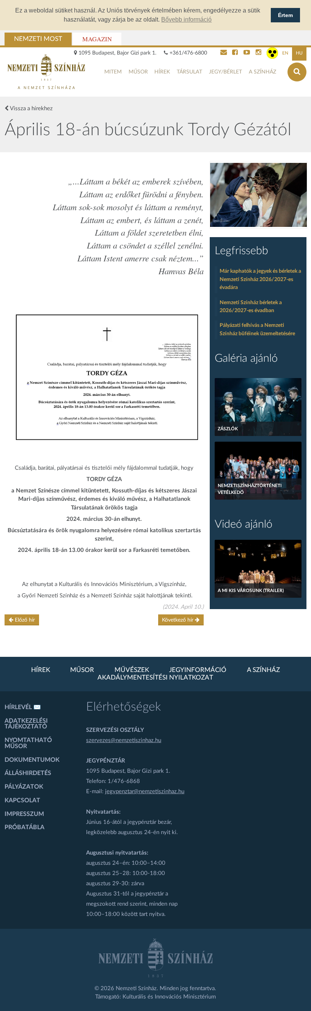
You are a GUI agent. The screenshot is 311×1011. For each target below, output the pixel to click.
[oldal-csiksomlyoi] (258, 195)
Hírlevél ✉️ (23, 707)
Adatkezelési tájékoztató (26, 724)
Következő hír (178, 620)
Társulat (189, 72)
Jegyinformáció (197, 670)
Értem (285, 15)
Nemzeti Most (38, 39)
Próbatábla (24, 827)
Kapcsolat (22, 800)
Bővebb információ (186, 19)
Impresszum (24, 814)
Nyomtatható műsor (28, 743)
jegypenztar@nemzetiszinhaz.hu (144, 791)
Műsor (138, 72)
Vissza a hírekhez (31, 108)
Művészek (132, 670)
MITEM (113, 72)
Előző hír (24, 620)
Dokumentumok (32, 760)
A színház (262, 72)
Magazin (97, 39)
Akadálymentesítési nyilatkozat (155, 678)
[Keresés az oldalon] (296, 72)
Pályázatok (24, 787)
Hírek (162, 72)
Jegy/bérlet (225, 72)
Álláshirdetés (28, 773)
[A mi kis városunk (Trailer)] (258, 569)
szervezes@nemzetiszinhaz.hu (123, 740)
